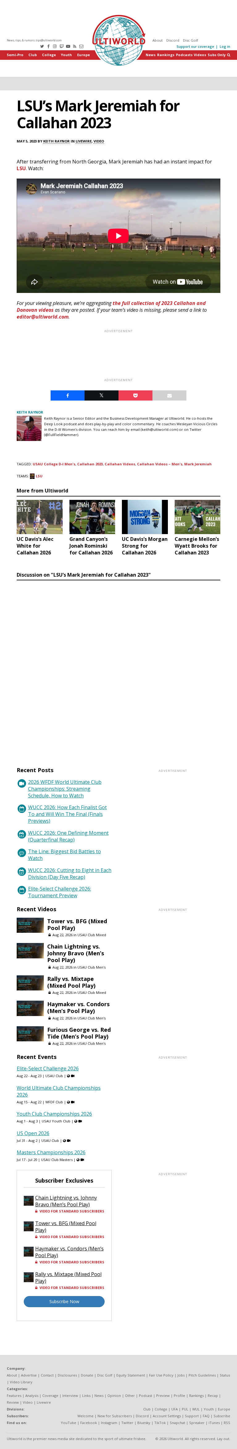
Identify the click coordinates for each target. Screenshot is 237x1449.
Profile (179, 1395)
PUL (185, 1409)
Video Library (21, 1382)
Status (225, 1375)
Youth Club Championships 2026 (54, 1113)
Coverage (50, 1395)
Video (99, 141)
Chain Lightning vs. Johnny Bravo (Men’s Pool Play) (75, 953)
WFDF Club (54, 1102)
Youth (66, 54)
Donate (87, 1375)
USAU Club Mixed (91, 934)
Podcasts (184, 54)
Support (192, 1416)
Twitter (127, 1422)
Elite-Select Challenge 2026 (48, 1068)
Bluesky (143, 1422)
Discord (172, 40)
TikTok (160, 1422)
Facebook (88, 1422)
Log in (225, 46)
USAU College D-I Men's (54, 464)
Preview (163, 1395)
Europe (83, 54)
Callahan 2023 (90, 464)
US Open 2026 (33, 1133)
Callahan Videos (120, 464)
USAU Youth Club (56, 1121)
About (157, 40)
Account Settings (167, 1416)
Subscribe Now (64, 1301)
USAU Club (54, 1075)
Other (130, 1395)
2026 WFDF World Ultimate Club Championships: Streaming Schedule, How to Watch (65, 789)
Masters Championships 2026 (51, 1152)
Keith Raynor (56, 141)
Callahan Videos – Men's (159, 464)
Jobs (181, 1375)
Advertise (29, 1375)
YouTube (68, 1422)
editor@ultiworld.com (43, 316)
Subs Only (217, 54)
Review (13, 1402)
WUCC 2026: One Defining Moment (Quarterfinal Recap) (68, 836)
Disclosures (67, 1375)
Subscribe (222, 1416)
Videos (200, 54)
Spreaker (197, 1422)
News (151, 54)
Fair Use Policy (161, 1375)
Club (32, 54)
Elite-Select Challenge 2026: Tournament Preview (59, 892)
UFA (174, 1409)
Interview (70, 1395)
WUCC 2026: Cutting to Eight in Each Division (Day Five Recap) (69, 873)
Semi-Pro (15, 54)
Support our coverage (195, 46)
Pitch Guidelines (202, 1375)
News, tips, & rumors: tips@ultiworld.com (34, 40)
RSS (227, 1422)
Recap (213, 1395)
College (49, 54)
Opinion (114, 1395)
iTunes (214, 1422)
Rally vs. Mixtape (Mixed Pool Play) (71, 982)
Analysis (31, 1395)
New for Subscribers (115, 1416)
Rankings (165, 54)
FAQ (206, 1416)
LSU (21, 168)
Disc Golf (190, 40)
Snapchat (177, 1422)
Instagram (109, 1422)
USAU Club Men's (91, 967)
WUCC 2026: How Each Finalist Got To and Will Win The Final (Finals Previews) (67, 814)
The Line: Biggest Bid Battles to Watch (64, 855)
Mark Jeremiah (198, 464)
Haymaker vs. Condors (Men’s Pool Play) (78, 1007)
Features (14, 1395)
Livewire (84, 141)
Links (86, 1395)
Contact (47, 1375)
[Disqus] (118, 668)
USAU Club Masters (57, 1159)
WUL (196, 1409)
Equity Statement (130, 1375)
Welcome (85, 1416)
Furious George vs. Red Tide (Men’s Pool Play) (79, 1033)
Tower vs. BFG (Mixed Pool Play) (77, 924)
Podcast (145, 1395)
